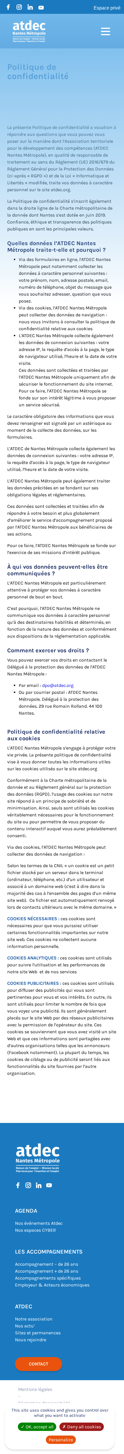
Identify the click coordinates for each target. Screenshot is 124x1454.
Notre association (33, 1319)
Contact (38, 1364)
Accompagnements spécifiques (48, 1278)
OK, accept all (39, 1426)
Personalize (61, 1439)
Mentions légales (35, 1389)
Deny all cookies (83, 1426)
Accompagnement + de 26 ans (46, 1271)
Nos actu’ (25, 1326)
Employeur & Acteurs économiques (52, 1285)
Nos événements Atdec (39, 1223)
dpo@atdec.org (58, 685)
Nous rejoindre (30, 1339)
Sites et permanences (38, 1332)
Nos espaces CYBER (35, 1230)
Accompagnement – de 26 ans (46, 1264)
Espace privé (107, 7)
